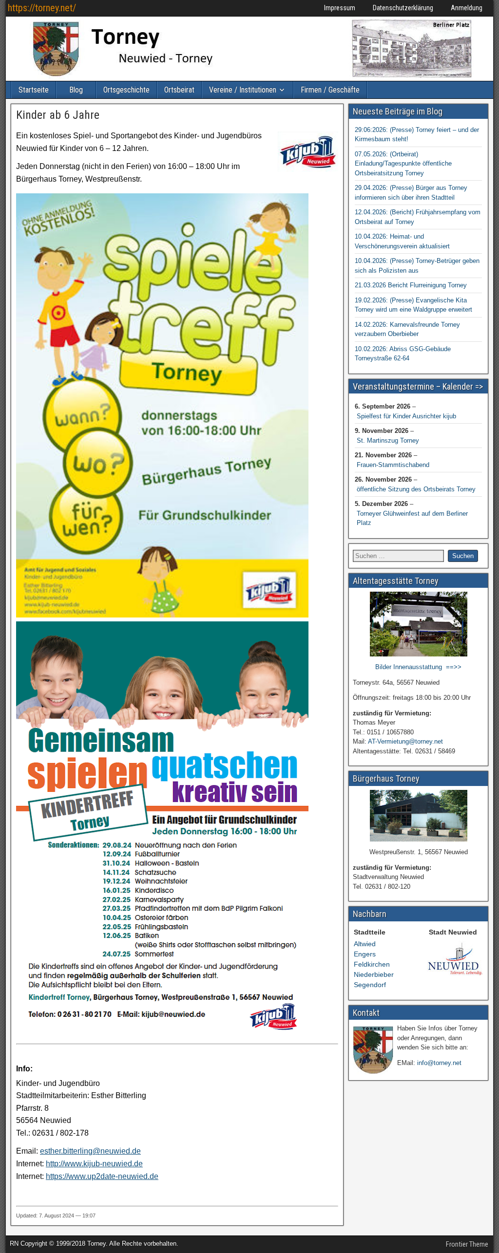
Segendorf (370, 985)
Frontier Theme (467, 1244)
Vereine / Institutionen (242, 89)
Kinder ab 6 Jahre (57, 115)
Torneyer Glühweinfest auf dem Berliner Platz (412, 518)
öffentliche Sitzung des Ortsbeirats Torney (416, 489)
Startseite (34, 89)
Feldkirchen (372, 964)
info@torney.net (439, 1062)
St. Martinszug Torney (388, 440)
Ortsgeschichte (126, 89)
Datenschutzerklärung (403, 8)
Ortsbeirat (179, 89)
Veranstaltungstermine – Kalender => (418, 386)
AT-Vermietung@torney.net (405, 741)
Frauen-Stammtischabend (393, 464)
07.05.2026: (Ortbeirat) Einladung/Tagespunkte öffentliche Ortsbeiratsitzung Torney (403, 163)
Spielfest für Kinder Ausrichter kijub (406, 416)
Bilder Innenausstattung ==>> (418, 667)
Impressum (339, 8)
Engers (365, 954)
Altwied (365, 944)
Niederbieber (374, 974)
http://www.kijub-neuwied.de (94, 1163)
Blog (76, 89)
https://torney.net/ (42, 8)
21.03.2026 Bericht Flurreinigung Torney (411, 285)
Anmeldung (466, 8)
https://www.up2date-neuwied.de (102, 1176)
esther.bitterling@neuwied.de (90, 1151)
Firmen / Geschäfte (330, 89)
